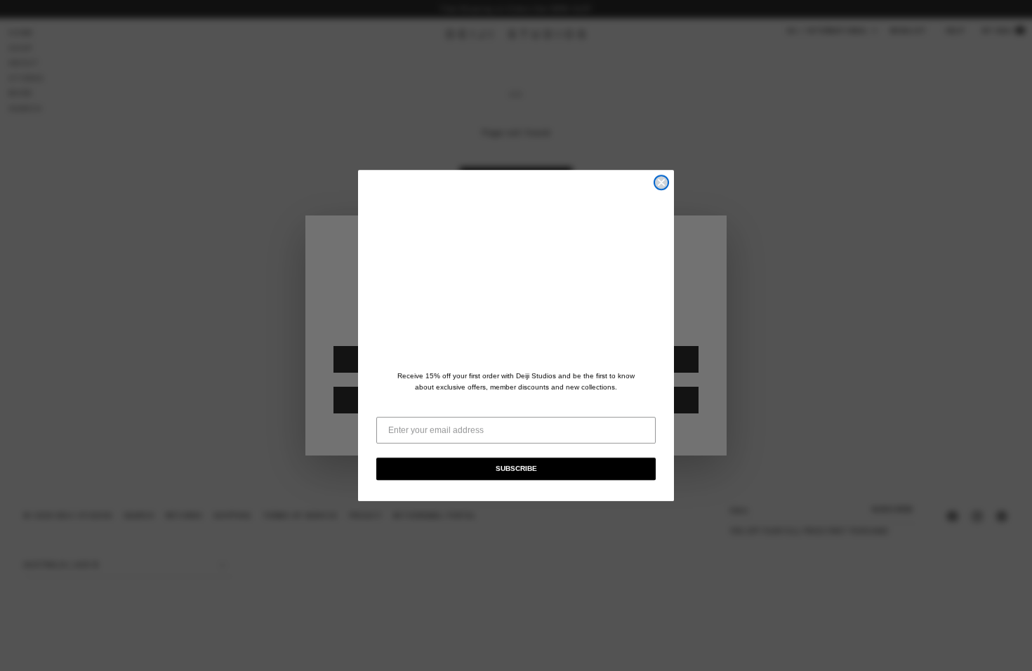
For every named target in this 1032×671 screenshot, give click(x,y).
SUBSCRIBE (516, 468)
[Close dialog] (661, 182)
